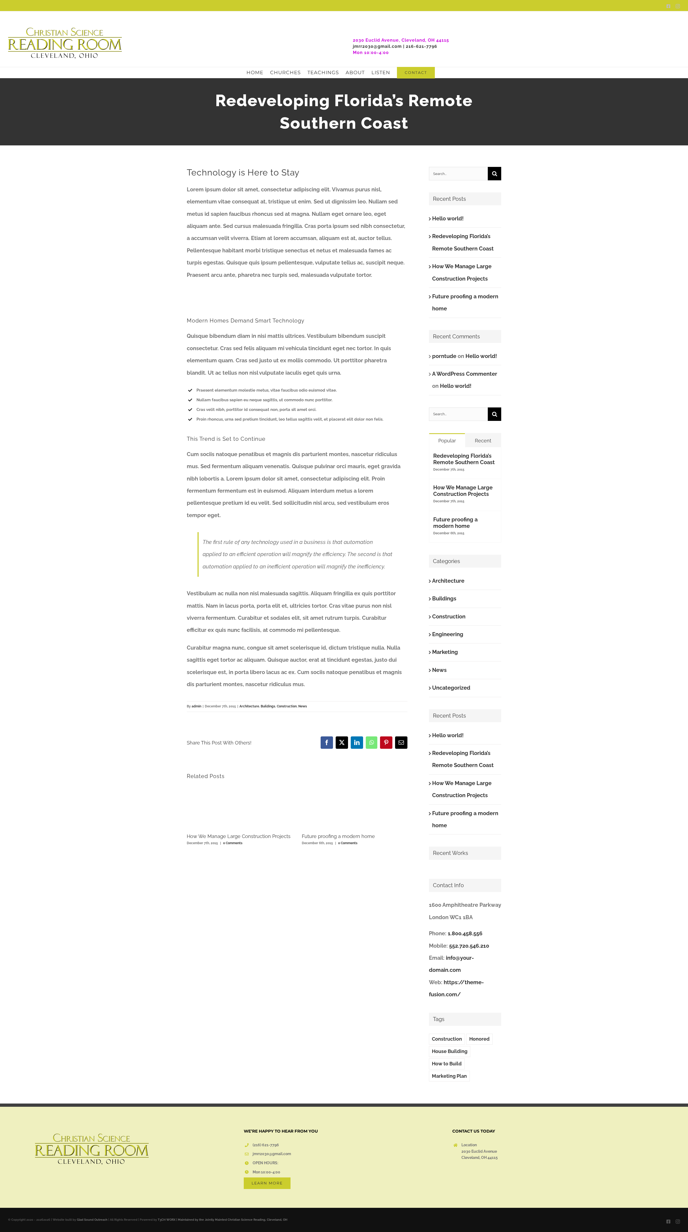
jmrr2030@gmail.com (272, 1154)
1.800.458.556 (465, 933)
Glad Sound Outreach (92, 1220)
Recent (483, 440)
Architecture (249, 706)
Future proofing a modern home (338, 836)
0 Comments (232, 843)
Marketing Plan (449, 1076)
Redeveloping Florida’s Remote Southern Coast (464, 459)
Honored (479, 1039)
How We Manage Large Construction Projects (239, 836)
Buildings (268, 706)
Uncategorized (451, 688)
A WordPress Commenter (464, 374)
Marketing (445, 652)
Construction (287, 706)
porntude (444, 356)
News (302, 706)
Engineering (447, 634)
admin (196, 706)
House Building (449, 1051)
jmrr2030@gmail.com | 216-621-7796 (395, 46)
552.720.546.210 (469, 946)
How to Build (447, 1063)
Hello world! (448, 218)
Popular (447, 440)
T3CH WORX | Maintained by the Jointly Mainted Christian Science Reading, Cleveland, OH (222, 1220)
